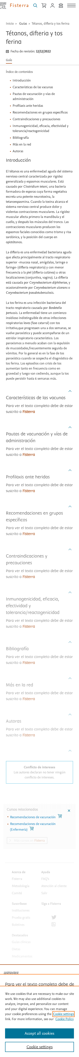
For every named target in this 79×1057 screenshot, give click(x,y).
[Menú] (71, 5)
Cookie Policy (64, 1019)
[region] (39, 1021)
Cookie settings (63, 1014)
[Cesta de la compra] (44, 5)
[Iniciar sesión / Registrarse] (52, 5)
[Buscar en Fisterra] (35, 5)
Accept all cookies (39, 1033)
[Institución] (61, 5)
